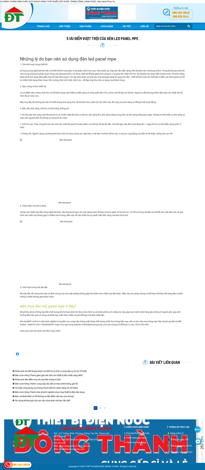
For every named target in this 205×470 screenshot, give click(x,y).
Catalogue (107, 26)
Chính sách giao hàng (136, 438)
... (109, 408)
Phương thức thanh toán (137, 433)
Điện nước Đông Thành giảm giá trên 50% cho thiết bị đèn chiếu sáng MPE (48, 375)
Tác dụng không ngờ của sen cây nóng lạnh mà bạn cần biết (42, 400)
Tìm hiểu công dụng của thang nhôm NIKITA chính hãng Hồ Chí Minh (46, 388)
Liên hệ (144, 26)
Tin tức (126, 26)
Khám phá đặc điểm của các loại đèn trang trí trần (37, 379)
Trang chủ (43, 26)
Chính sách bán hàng (136, 442)
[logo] (17, 16)
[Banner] (102, 13)
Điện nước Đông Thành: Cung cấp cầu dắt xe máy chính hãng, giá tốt (46, 384)
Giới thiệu (64, 26)
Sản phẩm (85, 26)
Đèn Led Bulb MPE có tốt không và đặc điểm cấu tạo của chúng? (44, 396)
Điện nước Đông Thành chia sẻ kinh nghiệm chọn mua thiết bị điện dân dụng (49, 392)
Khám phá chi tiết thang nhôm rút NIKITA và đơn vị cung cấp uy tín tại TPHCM (50, 371)
